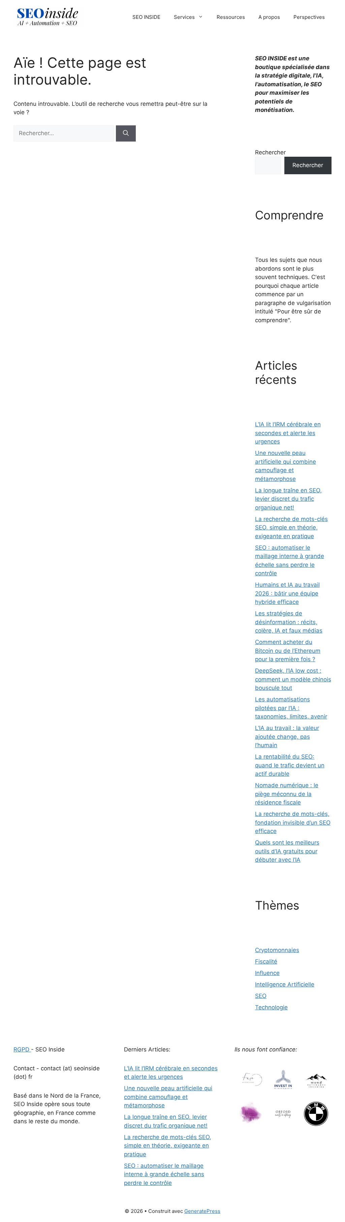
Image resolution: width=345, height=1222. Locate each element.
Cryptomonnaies (277, 950)
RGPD (22, 1049)
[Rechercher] (126, 133)
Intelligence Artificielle (284, 984)
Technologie (271, 1007)
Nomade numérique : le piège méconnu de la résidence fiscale (286, 794)
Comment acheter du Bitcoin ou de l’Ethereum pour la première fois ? (287, 651)
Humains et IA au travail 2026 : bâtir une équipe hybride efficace (287, 593)
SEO (260, 995)
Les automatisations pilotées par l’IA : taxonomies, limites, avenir (291, 708)
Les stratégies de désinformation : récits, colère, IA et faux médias (288, 622)
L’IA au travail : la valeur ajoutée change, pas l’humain (287, 737)
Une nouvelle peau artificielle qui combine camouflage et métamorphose (168, 1097)
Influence (267, 973)
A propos (269, 17)
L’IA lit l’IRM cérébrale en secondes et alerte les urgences (288, 433)
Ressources (231, 17)
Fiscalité (266, 961)
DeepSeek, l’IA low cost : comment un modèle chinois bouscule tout (293, 679)
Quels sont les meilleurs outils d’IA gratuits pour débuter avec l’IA (287, 851)
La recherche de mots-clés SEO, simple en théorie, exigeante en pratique (291, 528)
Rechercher (270, 152)
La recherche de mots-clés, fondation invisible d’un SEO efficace (293, 822)
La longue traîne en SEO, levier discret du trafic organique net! (288, 499)
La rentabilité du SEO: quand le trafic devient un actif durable (289, 765)
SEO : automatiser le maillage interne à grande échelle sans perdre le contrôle (164, 1174)
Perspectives (309, 17)
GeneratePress (202, 1211)
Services (184, 17)
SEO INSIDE (146, 17)
